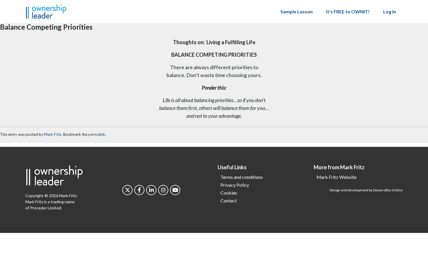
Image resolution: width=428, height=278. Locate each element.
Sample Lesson (296, 11)
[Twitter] (127, 190)
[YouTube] (175, 190)
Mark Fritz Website (336, 177)
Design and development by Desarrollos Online (366, 190)
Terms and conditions (241, 177)
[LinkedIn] (151, 190)
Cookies (228, 192)
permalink (96, 134)
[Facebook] (139, 190)
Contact (228, 200)
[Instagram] (163, 190)
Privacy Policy (234, 185)
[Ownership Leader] (46, 11)
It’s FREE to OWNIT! (348, 11)
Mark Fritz (52, 134)
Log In (389, 11)
